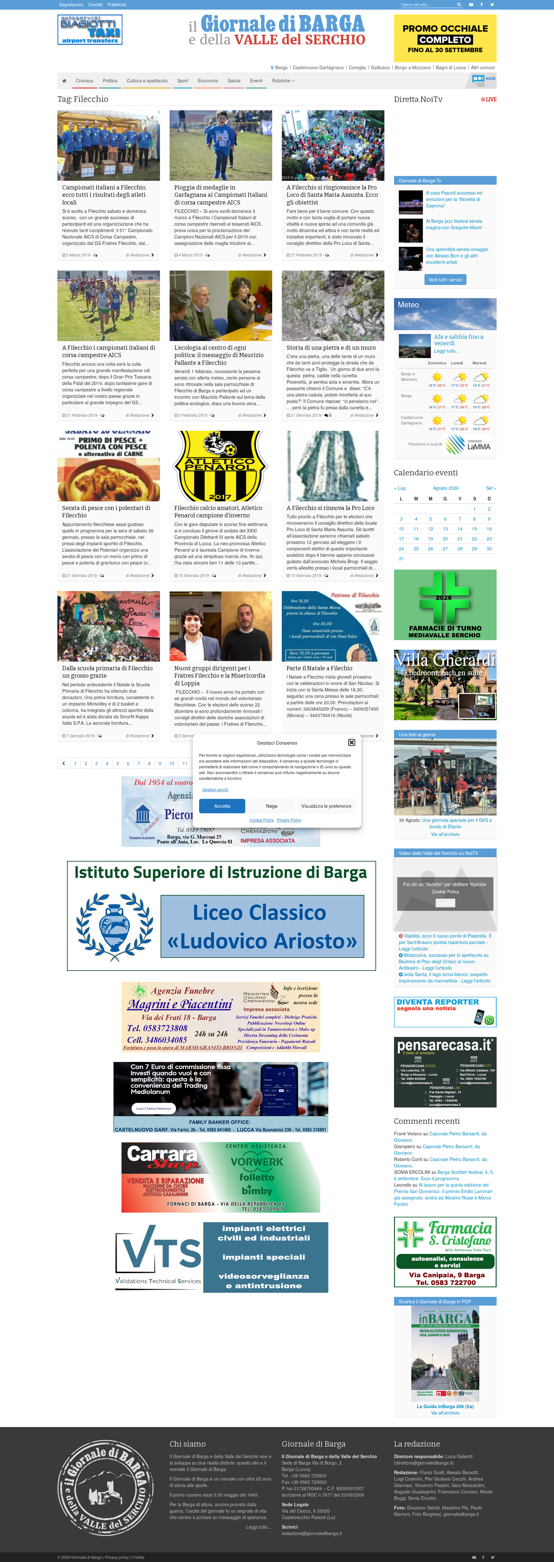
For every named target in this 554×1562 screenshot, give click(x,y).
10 (171, 763)
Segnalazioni (71, 4)
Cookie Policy (262, 820)
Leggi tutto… (447, 350)
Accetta (222, 806)
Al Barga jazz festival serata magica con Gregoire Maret (454, 224)
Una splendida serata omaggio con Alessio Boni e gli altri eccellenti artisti (457, 255)
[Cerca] (458, 4)
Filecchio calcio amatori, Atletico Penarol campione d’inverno (218, 512)
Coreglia (357, 67)
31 (401, 558)
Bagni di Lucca (451, 67)
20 (445, 538)
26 (430, 548)
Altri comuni (483, 67)
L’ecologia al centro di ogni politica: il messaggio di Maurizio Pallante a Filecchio (219, 355)
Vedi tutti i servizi (445, 279)
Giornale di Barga (86, 1557)
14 (460, 528)
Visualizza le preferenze (326, 806)
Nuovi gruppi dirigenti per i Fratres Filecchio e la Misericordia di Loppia (219, 676)
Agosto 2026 (446, 488)
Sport (182, 80)
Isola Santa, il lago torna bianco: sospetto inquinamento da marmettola (443, 977)
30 (489, 548)
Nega (271, 806)
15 (474, 528)
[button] (351, 742)
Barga (281, 67)
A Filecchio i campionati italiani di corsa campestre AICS (108, 351)
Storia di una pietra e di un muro (331, 347)
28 (460, 548)
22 (474, 538)
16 (489, 528)
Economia (208, 80)
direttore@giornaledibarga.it (424, 1462)
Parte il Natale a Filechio (319, 668)
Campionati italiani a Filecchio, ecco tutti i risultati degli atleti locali (104, 195)
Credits (138, 1557)
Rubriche (282, 80)
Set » (491, 488)
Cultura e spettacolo (147, 80)
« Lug (400, 488)
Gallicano (380, 67)
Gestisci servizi (215, 789)
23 (489, 538)
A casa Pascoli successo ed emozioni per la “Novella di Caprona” (454, 199)
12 (430, 528)
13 (445, 528)
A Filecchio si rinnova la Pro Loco (330, 508)
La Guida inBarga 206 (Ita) (445, 1406)
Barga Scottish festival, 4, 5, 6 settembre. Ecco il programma (444, 1175)
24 (401, 548)
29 (474, 548)
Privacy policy (117, 1557)
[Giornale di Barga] (277, 29)
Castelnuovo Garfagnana (318, 67)
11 (185, 763)
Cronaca (84, 80)
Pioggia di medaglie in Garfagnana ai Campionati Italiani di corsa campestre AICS (220, 195)
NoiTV (484, 80)
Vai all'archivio (445, 834)
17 (401, 538)
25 (416, 548)
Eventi (256, 80)
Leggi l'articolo (413, 948)
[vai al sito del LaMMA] (468, 444)
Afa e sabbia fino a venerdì (458, 340)
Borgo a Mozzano (413, 67)
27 (445, 548)
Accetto (445, 902)
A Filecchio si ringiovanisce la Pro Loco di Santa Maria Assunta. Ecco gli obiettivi (332, 195)
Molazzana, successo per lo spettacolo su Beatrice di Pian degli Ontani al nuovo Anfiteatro (444, 961)
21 (460, 538)
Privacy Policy (289, 820)
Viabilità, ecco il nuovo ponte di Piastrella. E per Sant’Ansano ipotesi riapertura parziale (445, 938)
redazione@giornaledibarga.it (312, 1533)
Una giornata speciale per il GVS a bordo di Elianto (457, 823)
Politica (110, 80)
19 (430, 538)
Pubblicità (117, 4)
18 (416, 538)
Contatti (95, 4)
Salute (234, 80)
